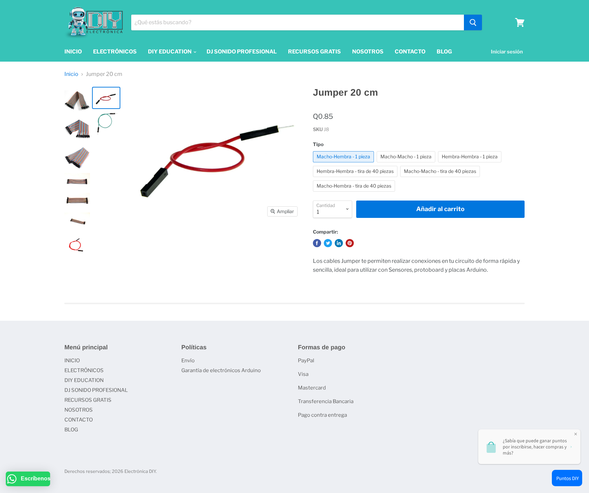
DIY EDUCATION (170, 51)
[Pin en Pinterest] (350, 243)
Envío (188, 360)
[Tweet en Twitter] (328, 243)
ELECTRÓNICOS (115, 51)
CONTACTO (410, 51)
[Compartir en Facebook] (317, 243)
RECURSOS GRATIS (314, 51)
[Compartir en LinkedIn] (339, 243)
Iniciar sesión (507, 52)
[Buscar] (473, 22)
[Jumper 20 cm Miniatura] (77, 101)
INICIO (73, 51)
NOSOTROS (367, 51)
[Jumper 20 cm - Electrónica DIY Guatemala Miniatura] (77, 181)
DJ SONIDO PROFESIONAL (242, 51)
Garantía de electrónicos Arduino (221, 370)
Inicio (71, 74)
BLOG (444, 51)
